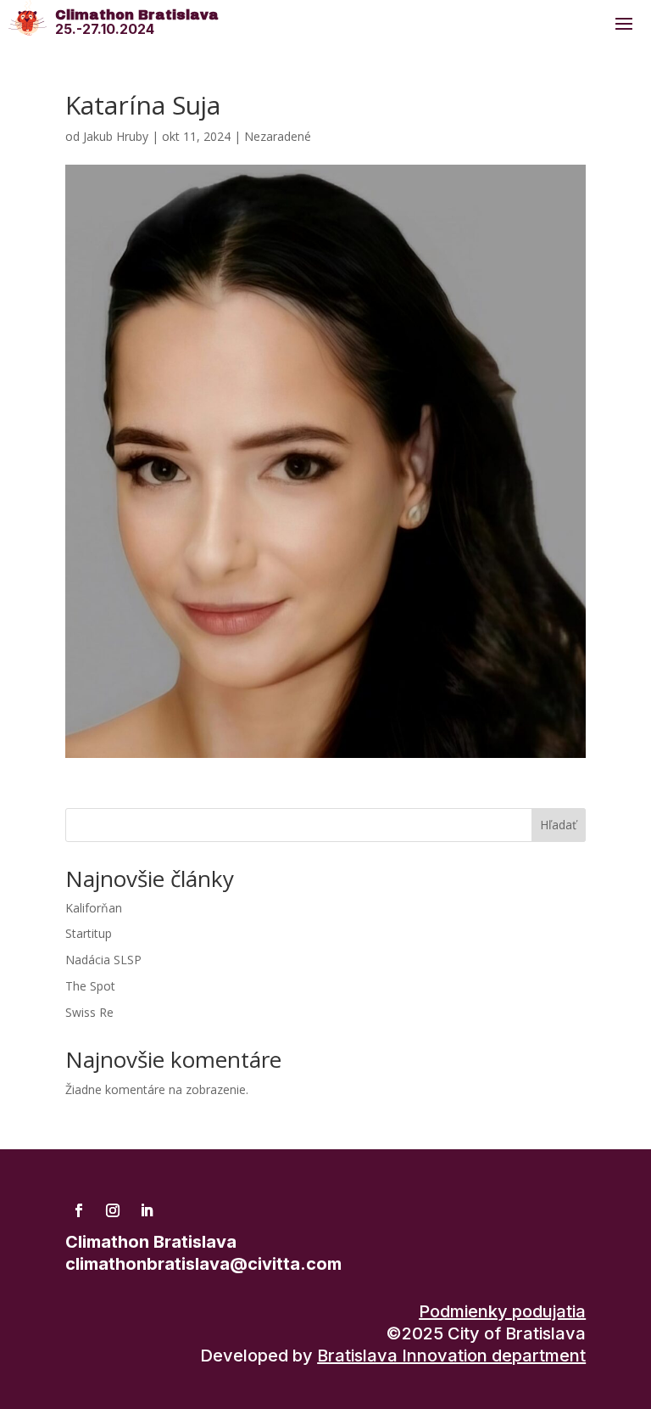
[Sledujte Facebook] (78, 1210)
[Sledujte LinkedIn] (146, 1210)
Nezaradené (277, 136)
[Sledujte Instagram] (112, 1210)
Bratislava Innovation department (451, 1355)
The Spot (90, 986)
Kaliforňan (93, 908)
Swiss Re (89, 1012)
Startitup (88, 933)
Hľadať (558, 825)
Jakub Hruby (115, 136)
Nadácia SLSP (103, 959)
